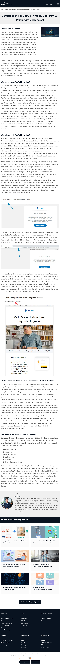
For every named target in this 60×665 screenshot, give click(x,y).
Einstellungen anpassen (35, 658)
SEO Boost (24, 618)
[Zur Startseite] (2, 9)
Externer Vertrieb (5, 642)
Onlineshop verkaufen (47, 621)
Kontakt (23, 642)
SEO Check (24, 621)
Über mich (23, 647)
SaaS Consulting (5, 629)
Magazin (23, 640)
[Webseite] (17, 496)
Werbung (3, 627)
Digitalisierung (5, 625)
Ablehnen (35, 662)
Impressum (44, 640)
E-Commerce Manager (7, 618)
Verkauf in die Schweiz (7, 640)
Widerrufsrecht (45, 647)
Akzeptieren (25, 662)
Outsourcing (4, 621)
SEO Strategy (24, 623)
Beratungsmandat (25, 645)
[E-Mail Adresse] (19, 496)
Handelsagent (4, 645)
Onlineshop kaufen (46, 618)
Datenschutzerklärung (47, 642)
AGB (42, 645)
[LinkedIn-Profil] (15, 496)
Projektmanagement (6, 623)
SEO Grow (24, 625)
